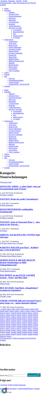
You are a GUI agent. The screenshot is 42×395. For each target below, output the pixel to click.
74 (13, 328)
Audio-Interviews (15, 26)
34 (24, 317)
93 (2, 334)
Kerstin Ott (12, 55)
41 (24, 319)
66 (8, 326)
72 (2, 328)
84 (30, 330)
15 (39, 311)
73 (8, 328)
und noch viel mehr (15, 28)
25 (13, 315)
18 (13, 313)
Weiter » (9, 336)
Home (6, 8)
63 (30, 325)
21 (30, 313)
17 (8, 313)
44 (2, 321)
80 (8, 330)
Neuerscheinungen (15, 16)
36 (35, 317)
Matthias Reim (14, 59)
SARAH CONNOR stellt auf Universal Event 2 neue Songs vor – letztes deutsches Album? (20, 302)
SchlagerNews (5, 351)
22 (35, 313)
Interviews (12, 18)
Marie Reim (13, 57)
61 (19, 325)
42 (30, 319)
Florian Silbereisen (15, 47)
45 (8, 321)
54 (19, 323)
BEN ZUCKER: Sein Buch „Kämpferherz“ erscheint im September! (19, 289)
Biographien (4, 357)
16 (2, 313)
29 (35, 315)
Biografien (12, 20)
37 (2, 319)
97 (24, 334)
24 (8, 315)
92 (35, 332)
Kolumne (12, 24)
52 (8, 323)
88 (13, 332)
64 (35, 325)
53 (13, 323)
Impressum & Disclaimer (8, 388)
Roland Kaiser (13, 65)
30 (2, 317)
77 (30, 328)
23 (2, 315)
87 (8, 332)
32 (13, 317)
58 (2, 325)
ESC (14, 34)
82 (19, 330)
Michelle (12, 63)
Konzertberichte (18, 32)
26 (19, 315)
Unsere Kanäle (14, 82)
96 (19, 334)
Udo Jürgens (13, 69)
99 (35, 334)
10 (11, 311)
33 (19, 317)
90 (24, 332)
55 (24, 323)
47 (19, 321)
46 (13, 321)
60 (13, 325)
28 (30, 315)
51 (2, 323)
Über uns (12, 78)
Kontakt (7, 86)
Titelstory (12, 12)
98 (30, 334)
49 (30, 321)
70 (30, 326)
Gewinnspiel (17, 30)
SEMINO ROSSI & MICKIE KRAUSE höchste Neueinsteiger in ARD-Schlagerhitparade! (17, 262)
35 (30, 317)
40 (19, 319)
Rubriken (7, 10)
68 (19, 326)
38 (8, 319)
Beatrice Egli (13, 45)
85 (35, 330)
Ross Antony (13, 67)
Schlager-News (14, 14)
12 (22, 311)
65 (2, 326)
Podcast (7, 75)
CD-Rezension (14, 22)
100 (3, 336)
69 (24, 326)
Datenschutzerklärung (25, 388)
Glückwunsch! (18, 36)
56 (30, 323)
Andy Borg (12, 43)
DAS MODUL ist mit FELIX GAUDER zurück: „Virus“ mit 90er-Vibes (17, 276)
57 (35, 323)
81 (13, 330)
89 (19, 332)
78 (35, 328)
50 (35, 321)
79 (2, 330)
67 (13, 326)
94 (8, 334)
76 (24, 328)
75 (19, 328)
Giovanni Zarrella (15, 49)
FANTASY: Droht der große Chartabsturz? (19, 199)
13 (28, 311)
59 (8, 325)
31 (8, 317)
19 (19, 313)
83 (24, 330)
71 (35, 326)
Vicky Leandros (14, 71)
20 (24, 313)
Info (5, 76)
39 (13, 319)
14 (33, 311)
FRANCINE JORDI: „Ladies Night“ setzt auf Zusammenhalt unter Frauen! (20, 187)
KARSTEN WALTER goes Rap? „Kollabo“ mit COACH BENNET (19, 248)
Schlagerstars (8, 40)
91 (30, 332)
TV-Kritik (16, 38)
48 (24, 321)
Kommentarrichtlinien (16, 80)
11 (17, 311)
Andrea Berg (13, 41)
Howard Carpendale (15, 53)
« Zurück (3, 309)
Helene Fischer (14, 51)
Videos (6, 73)
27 (24, 315)
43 (35, 319)
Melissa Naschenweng (16, 61)
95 (13, 334)
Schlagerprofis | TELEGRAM (19, 84)
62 (24, 325)
